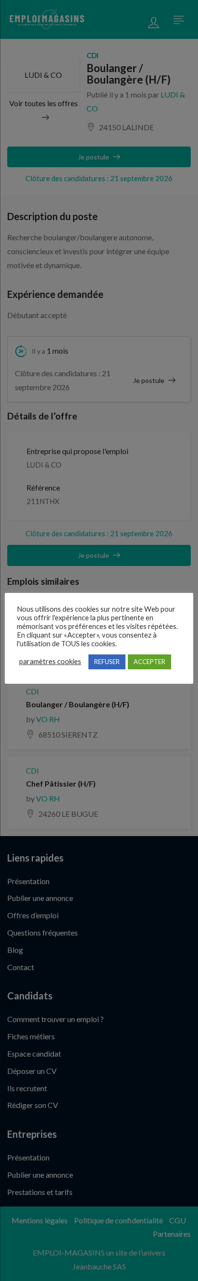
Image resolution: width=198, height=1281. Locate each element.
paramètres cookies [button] (50, 661)
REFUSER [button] (107, 661)
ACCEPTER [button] (149, 661)
